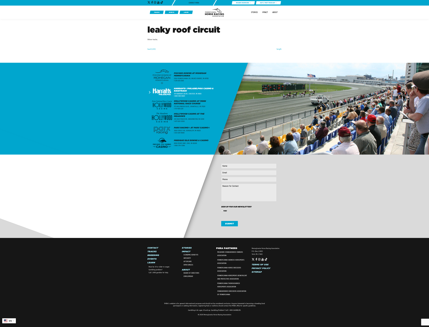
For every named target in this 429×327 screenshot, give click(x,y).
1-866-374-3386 (179, 145)
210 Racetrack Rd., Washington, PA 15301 (189, 119)
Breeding (153, 255)
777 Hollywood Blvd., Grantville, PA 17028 (189, 106)
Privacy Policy (261, 268)
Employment (188, 276)
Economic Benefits (191, 255)
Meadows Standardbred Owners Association (230, 254)
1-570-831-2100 (179, 81)
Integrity (187, 258)
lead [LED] (151, 49)
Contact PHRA (194, 3)
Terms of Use (260, 265)
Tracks (152, 252)
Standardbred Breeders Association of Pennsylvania (231, 293)
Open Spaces (188, 265)
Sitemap (257, 272)
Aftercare (188, 261)
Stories (254, 12)
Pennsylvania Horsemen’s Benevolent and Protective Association (232, 277)
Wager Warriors (242, 3)
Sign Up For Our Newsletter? (236, 207)
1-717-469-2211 (178, 109)
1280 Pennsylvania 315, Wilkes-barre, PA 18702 (191, 78)
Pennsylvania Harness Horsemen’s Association (230, 261)
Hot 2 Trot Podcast (267, 3)
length (279, 49)
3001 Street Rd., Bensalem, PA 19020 (187, 130)
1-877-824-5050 (179, 121)
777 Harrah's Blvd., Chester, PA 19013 (187, 94)
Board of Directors (191, 273)
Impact (265, 12)
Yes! (225, 211)
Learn (151, 263)
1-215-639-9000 (179, 133)
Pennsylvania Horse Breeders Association (229, 269)
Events (152, 259)
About (275, 12)
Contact (152, 248)
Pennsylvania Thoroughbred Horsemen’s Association (228, 285)
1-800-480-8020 (179, 96)
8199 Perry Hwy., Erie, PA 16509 (185, 143)
